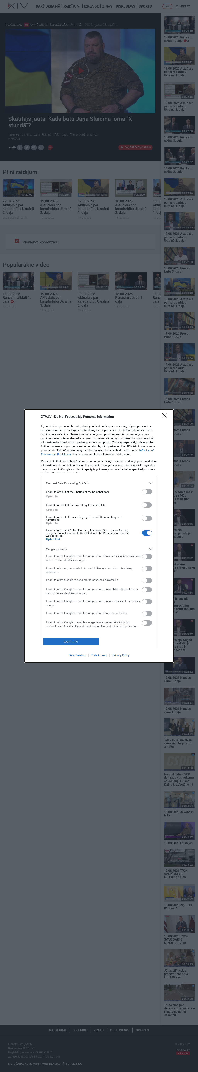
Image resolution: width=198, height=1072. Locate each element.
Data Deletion (77, 655)
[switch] (147, 491)
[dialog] (99, 536)
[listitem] (99, 483)
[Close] (166, 417)
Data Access (99, 655)
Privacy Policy (121, 655)
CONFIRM (71, 641)
